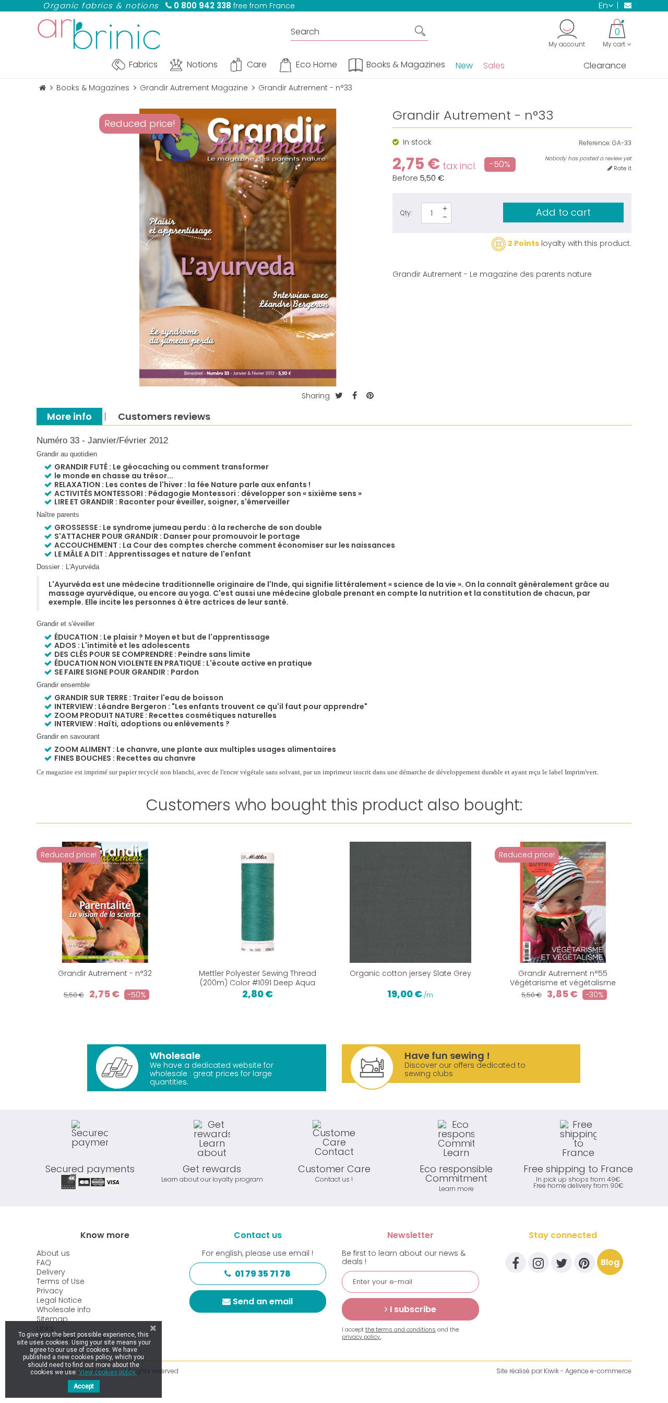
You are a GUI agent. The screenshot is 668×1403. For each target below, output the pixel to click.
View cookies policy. (108, 1372)
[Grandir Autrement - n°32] (105, 902)
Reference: (595, 143)
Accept (84, 1386)
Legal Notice (59, 1300)
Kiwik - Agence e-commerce (587, 1370)
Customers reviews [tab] (164, 416)
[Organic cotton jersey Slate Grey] (410, 902)
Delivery (51, 1272)
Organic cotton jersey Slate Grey (410, 973)
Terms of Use (61, 1281)
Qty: (406, 212)
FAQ (44, 1262)
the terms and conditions (400, 1329)
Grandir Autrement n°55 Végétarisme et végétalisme (563, 978)
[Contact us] (624, 5)
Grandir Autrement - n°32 (105, 973)
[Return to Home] (43, 88)
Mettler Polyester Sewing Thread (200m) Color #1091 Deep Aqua (257, 978)
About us (53, 1253)
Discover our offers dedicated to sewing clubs (465, 1064)
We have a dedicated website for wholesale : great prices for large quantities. (211, 1068)
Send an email (263, 1301)
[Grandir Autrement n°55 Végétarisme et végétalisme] (563, 902)
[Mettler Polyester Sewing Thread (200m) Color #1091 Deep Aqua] (258, 902)
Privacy (50, 1291)
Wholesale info (64, 1309)
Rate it (621, 168)
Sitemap (52, 1319)
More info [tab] (69, 416)
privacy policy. (361, 1337)
